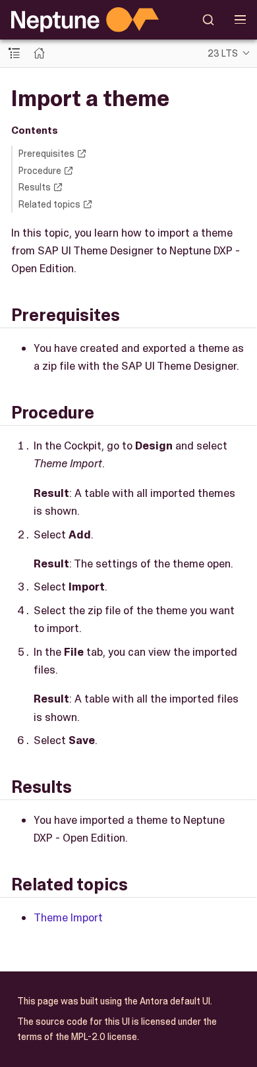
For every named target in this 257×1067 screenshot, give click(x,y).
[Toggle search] (208, 20)
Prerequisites (46, 153)
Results (34, 187)
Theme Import (68, 917)
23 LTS (223, 53)
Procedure (39, 171)
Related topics (49, 204)
